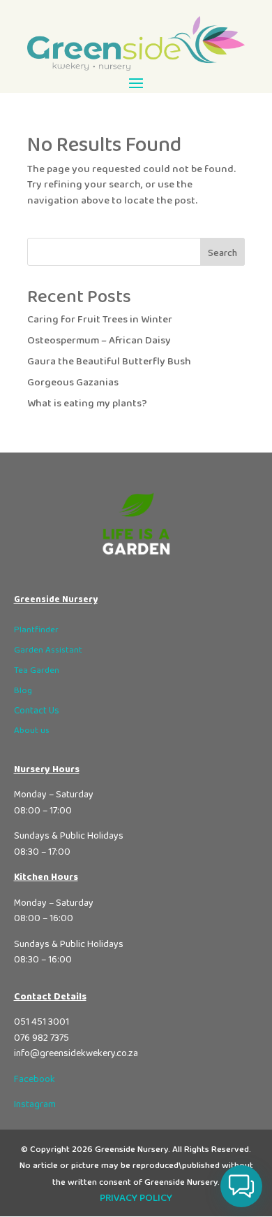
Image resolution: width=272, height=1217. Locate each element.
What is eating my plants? (87, 403)
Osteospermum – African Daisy (99, 340)
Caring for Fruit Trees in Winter (99, 319)
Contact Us (36, 710)
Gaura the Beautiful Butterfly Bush (109, 361)
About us (32, 730)
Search (222, 253)
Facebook (34, 1079)
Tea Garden (36, 670)
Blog (23, 690)
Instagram (35, 1104)
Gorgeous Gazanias (73, 382)
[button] (241, 1186)
